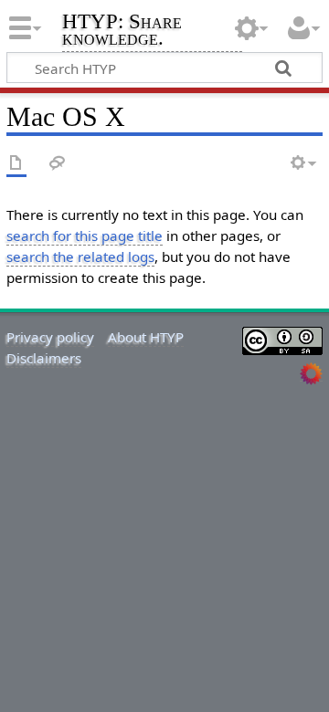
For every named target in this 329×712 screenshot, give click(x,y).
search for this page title (84, 235)
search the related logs (80, 256)
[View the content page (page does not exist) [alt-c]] (16, 163)
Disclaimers (43, 358)
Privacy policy (50, 337)
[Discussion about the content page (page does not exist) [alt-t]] (58, 163)
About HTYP (146, 337)
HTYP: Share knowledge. (122, 31)
